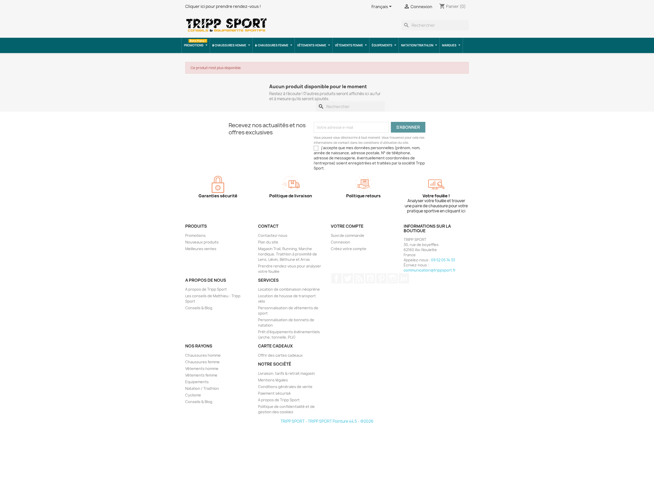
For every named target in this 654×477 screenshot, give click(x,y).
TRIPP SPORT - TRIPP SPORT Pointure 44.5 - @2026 (327, 421)
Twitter (348, 278)
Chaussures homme (203, 355)
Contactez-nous (272, 235)
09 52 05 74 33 (443, 259)
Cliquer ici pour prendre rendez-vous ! (223, 6)
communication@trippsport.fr (430, 270)
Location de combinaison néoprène (289, 289)
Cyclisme (193, 395)
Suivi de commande (347, 235)
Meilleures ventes (200, 248)
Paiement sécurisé (274, 393)
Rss (359, 278)
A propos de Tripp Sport (206, 289)
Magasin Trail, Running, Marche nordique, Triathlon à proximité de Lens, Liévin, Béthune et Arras (287, 254)
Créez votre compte (348, 248)
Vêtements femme (201, 375)
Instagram (393, 278)
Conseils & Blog (198, 307)
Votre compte (347, 226)
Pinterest (381, 278)
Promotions (195, 235)
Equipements (197, 381)
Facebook (336, 278)
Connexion (340, 242)
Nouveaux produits (202, 242)
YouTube (370, 278)
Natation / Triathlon (202, 388)
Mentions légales (273, 380)
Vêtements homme (201, 368)
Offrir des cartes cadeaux (280, 355)
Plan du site (268, 242)
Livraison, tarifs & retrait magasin (286, 373)
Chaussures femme (202, 361)
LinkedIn (404, 278)
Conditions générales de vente (285, 386)
